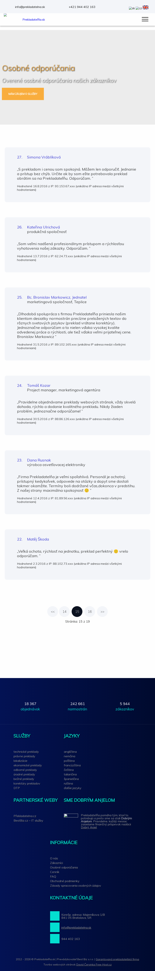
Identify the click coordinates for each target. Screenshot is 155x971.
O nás (54, 858)
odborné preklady (25, 770)
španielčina (71, 779)
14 (64, 612)
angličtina (70, 751)
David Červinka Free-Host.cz (94, 964)
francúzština (72, 765)
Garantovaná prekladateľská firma (117, 959)
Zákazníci (56, 863)
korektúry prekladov (27, 783)
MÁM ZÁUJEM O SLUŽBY (23, 93)
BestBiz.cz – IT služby (28, 820)
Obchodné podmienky (65, 881)
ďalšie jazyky (72, 788)
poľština (69, 761)
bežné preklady (24, 779)
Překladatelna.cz (25, 816)
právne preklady (24, 756)
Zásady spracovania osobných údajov (75, 885)
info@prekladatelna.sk (30, 7)
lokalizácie (20, 761)
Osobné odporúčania (64, 867)
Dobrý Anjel (89, 827)
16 (90, 612)
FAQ (53, 876)
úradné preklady (24, 774)
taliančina (70, 774)
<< (53, 612)
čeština (69, 770)
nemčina (69, 756)
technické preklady (26, 751)
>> (102, 612)
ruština (68, 783)
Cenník (54, 872)
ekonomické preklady (28, 765)
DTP (17, 788)
